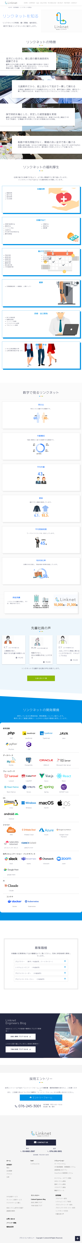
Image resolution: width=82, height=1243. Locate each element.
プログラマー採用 (61, 1198)
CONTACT (74, 3)
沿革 (7, 1177)
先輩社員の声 (60, 1214)
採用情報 (16, 7)
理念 (7, 1168)
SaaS (37, 3)
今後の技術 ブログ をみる (19, 1049)
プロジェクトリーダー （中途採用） (28, 973)
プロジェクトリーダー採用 (64, 1205)
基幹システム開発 (60, 1184)
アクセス (9, 1174)
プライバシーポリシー (26, 1238)
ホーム (8, 1160)
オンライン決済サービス (14, 1200)
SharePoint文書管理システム (63, 1173)
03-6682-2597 (28, 1151)
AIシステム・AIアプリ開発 (62, 1178)
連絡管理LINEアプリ (60, 1170)
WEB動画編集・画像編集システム (65, 1167)
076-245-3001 (56, 1151)
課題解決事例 (10, 1211)
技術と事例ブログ (36, 1202)
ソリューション (59, 1160)
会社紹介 (9, 1164)
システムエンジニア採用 (63, 1202)
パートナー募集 (11, 1223)
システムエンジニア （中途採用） (28, 967)
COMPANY (32, 3)
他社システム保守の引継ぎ (14, 1208)
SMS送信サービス (12, 1197)
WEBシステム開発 (60, 1181)
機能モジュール (59, 1190)
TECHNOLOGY (52, 3)
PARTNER (67, 3)
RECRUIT (60, 3)
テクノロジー (35, 1195)
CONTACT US (42, 1142)
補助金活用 (10, 1227)
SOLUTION (43, 3)
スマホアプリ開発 (60, 1187)
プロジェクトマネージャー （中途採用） (30, 979)
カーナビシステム (60, 1164)
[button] (13, 647)
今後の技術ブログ (36, 1205)
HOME (26, 3)
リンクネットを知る (62, 1211)
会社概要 (9, 1171)
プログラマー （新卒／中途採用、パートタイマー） (34, 961)
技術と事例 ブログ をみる (19, 1036)
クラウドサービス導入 (13, 1203)
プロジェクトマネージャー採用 (65, 1208)
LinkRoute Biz (35, 1164)
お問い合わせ (10, 1219)
